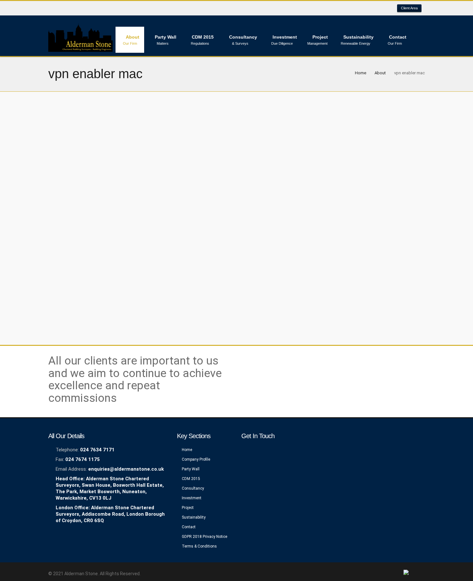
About (380, 72)
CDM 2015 (191, 478)
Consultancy (193, 488)
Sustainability (194, 517)
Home (360, 72)
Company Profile (196, 459)
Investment (191, 498)
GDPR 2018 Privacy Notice (204, 536)
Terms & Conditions (199, 546)
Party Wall (190, 469)
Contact (189, 527)
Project (188, 507)
